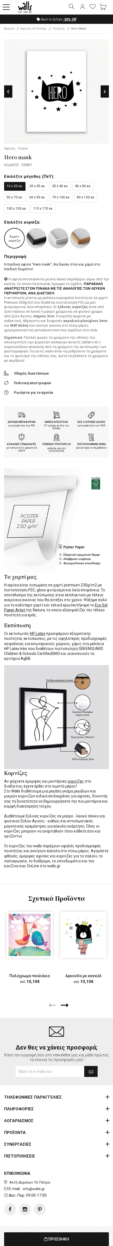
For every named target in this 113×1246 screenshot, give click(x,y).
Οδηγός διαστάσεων (31, 373)
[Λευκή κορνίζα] (58, 238)
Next (105, 91)
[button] (6, 7)
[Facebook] (10, 1209)
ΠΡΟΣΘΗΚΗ (58, 1239)
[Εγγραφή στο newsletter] (91, 1071)
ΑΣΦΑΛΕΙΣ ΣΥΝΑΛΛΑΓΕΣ (21, 444)
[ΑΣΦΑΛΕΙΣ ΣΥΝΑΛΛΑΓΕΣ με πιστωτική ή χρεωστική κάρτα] (21, 438)
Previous (8, 91)
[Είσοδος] (82, 7)
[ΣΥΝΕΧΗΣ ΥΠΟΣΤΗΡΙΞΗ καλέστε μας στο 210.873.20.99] (56, 438)
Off (69, 19)
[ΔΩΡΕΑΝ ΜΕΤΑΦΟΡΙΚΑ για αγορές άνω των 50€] (21, 416)
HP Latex (37, 633)
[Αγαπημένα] (92, 7)
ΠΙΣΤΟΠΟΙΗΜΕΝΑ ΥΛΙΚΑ (91, 444)
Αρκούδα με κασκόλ (83, 976)
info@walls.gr (34, 1189)
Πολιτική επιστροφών (32, 383)
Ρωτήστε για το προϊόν (33, 392)
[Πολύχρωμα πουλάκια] (29, 935)
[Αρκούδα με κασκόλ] (83, 935)
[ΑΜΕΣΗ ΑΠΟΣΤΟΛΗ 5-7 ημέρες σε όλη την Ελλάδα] (56, 416)
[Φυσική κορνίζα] (80, 238)
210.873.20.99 (56, 451)
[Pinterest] (40, 1209)
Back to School (58, 19)
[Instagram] (25, 1209)
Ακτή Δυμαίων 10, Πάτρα (29, 1182)
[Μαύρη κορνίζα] (36, 238)
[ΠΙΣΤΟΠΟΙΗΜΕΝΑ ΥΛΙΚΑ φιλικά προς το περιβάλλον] (91, 438)
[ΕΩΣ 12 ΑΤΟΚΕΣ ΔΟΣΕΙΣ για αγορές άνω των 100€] (91, 416)
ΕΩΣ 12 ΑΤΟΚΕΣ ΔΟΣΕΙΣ (91, 422)
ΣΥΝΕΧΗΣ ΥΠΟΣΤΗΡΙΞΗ (56, 444)
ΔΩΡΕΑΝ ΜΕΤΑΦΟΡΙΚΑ (22, 422)
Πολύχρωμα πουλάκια (29, 976)
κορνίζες (76, 781)
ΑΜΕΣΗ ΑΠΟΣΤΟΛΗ (56, 422)
